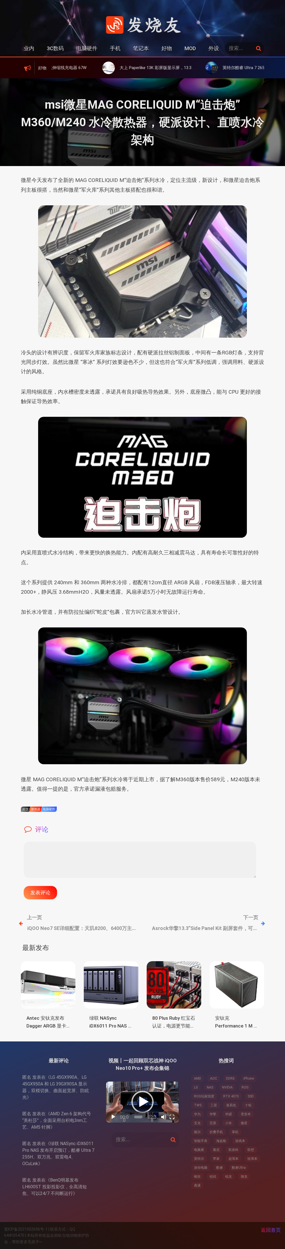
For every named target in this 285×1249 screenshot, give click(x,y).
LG (196, 1087)
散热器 (35, 809)
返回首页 (271, 1230)
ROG (245, 1087)
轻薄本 (252, 1159)
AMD (197, 1078)
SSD (251, 1096)
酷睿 (219, 1168)
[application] (142, 1102)
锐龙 (228, 1177)
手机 (115, 48)
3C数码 (55, 48)
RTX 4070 (231, 1096)
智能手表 (200, 1141)
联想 (250, 1150)
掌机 (235, 1132)
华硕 (228, 1114)
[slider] (138, 1117)
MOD (190, 48)
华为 (197, 1114)
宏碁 (213, 1123)
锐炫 (213, 1177)
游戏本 (240, 1141)
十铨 (248, 1105)
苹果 (216, 1159)
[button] (142, 1102)
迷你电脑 (200, 1168)
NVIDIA (227, 1087)
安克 (197, 1123)
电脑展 (199, 1150)
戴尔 (197, 1132)
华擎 (213, 1114)
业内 (29, 48)
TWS (198, 1105)
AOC (213, 1078)
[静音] (163, 1117)
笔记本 (141, 48)
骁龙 (244, 1177)
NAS (210, 1087)
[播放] (113, 1117)
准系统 (231, 1105)
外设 (213, 48)
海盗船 (221, 1141)
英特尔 (199, 1159)
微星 (244, 1123)
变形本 (246, 1114)
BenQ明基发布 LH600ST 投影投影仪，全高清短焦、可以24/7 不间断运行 (54, 1186)
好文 (26, 809)
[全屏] (172, 1117)
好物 (166, 48)
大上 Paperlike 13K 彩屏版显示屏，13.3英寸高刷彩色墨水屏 (134, 67)
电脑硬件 (86, 48)
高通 (197, 1185)
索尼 (216, 1150)
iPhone (249, 1078)
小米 (228, 1123)
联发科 (234, 1150)
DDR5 (230, 1078)
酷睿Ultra (239, 1168)
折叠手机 (216, 1132)
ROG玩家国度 (204, 1096)
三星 (213, 1105)
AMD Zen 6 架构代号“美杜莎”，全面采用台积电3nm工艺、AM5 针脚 (56, 1120)
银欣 (197, 1177)
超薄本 (234, 1159)
